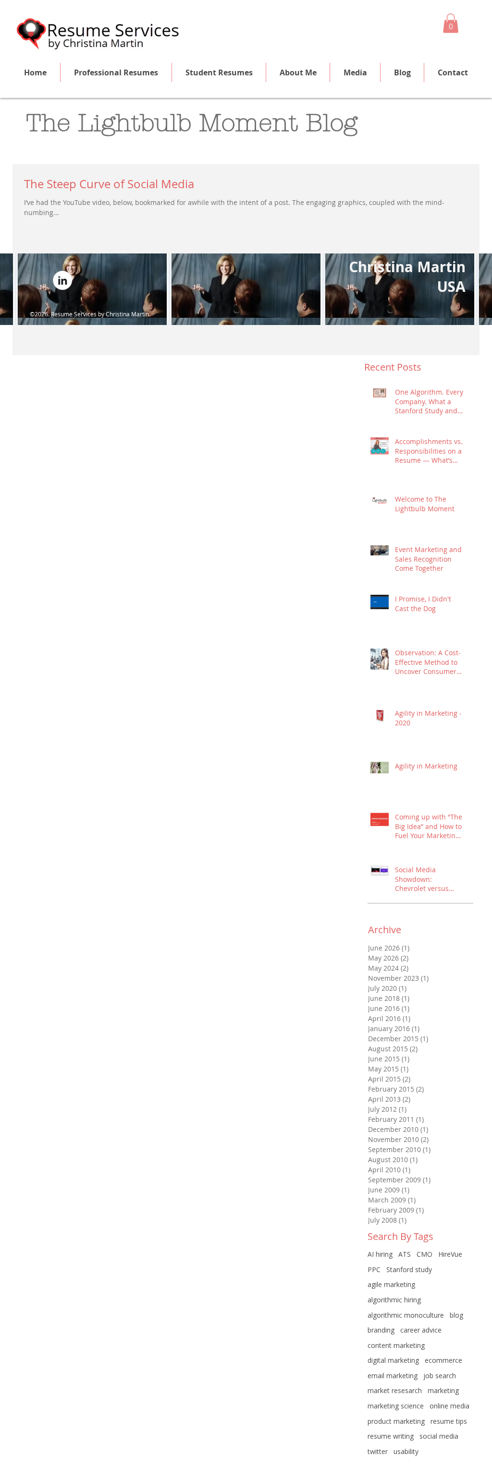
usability (406, 1451)
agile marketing (391, 1284)
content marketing (396, 1345)
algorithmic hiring (394, 1299)
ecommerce (443, 1360)
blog (456, 1315)
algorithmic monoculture (406, 1315)
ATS (404, 1254)
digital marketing (393, 1360)
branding (381, 1330)
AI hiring (380, 1254)
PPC (374, 1269)
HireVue (450, 1254)
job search (439, 1375)
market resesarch (395, 1390)
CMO (424, 1254)
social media (438, 1436)
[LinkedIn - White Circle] (62, 280)
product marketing (396, 1421)
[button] (451, 23)
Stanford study (409, 1269)
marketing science (396, 1405)
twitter (378, 1451)
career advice (421, 1330)
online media (449, 1405)
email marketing (393, 1375)
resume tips (448, 1421)
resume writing (391, 1436)
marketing (443, 1390)
